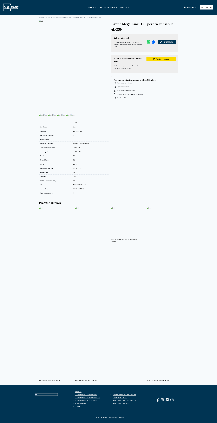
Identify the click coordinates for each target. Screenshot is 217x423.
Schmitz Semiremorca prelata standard (158, 380)
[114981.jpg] (72, 44)
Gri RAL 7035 (77, 148)
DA (74, 160)
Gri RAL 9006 (77, 152)
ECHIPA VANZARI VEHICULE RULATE (87, 398)
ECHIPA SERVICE (80, 403)
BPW (74, 156)
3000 (74, 172)
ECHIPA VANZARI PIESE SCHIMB (86, 401)
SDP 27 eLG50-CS (78, 189)
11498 (75, 123)
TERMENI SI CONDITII (120, 398)
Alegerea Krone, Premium (81, 143)
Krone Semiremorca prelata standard (50, 380)
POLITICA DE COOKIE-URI (121, 403)
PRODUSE (92, 7)
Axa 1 (74, 127)
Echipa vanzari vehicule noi (86, 395)
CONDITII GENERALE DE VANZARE (124, 395)
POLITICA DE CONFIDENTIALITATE (124, 401)
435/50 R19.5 (77, 168)
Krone (75, 164)
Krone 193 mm (77, 131)
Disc (74, 176)
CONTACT (124, 7)
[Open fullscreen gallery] (103, 111)
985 (74, 181)
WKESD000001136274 (80, 185)
